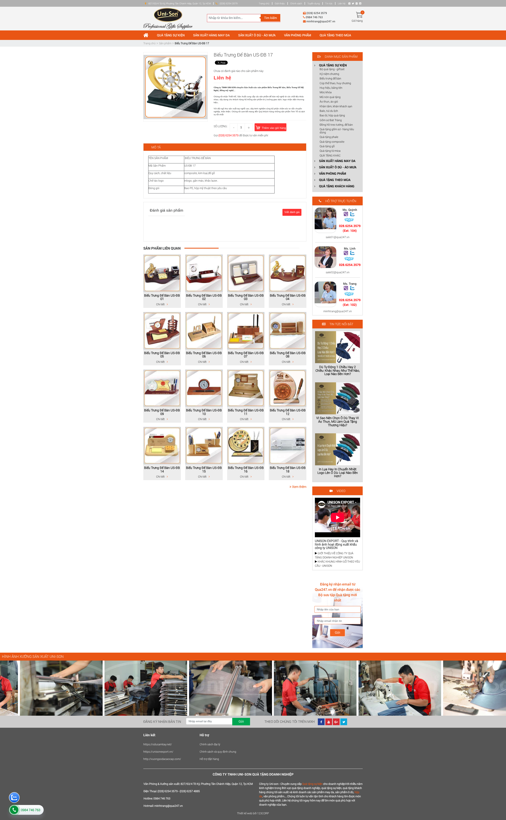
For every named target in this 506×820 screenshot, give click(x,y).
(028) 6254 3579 (228, 135)
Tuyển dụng (313, 3)
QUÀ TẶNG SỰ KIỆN (171, 35)
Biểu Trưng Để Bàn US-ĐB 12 (288, 412)
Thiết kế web (244, 813)
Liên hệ (341, 3)
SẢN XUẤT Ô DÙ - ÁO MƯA (257, 35)
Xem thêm (298, 486)
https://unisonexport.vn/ (158, 751)
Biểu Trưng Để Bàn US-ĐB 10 (204, 412)
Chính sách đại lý (210, 744)
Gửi (337, 632)
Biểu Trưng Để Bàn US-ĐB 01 (162, 297)
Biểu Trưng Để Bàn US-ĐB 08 (288, 354)
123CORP (263, 813)
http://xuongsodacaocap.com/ (162, 759)
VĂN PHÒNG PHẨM (297, 35)
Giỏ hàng (357, 21)
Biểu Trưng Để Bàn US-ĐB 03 (246, 297)
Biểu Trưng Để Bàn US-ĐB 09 (162, 412)
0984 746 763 (30, 810)
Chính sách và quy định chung (218, 751)
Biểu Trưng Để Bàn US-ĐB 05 (162, 354)
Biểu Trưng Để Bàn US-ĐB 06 (204, 354)
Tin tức (328, 3)
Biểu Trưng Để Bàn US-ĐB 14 (162, 469)
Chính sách (296, 3)
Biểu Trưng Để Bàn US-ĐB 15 (204, 469)
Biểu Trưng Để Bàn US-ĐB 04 (288, 297)
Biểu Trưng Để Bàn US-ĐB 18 (288, 469)
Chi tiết (160, 304)
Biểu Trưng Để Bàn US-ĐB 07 (246, 354)
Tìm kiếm (270, 18)
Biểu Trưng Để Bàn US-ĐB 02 (204, 297)
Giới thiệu (280, 3)
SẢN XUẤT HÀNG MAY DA (211, 35)
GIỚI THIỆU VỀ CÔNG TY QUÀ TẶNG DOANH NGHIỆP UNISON (334, 555)
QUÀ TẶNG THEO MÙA (335, 35)
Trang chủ (264, 3)
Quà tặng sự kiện (312, 784)
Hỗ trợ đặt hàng (209, 759)
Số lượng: (221, 126)
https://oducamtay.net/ (157, 744)
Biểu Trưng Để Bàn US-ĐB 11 (246, 412)
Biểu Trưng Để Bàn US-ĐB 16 (246, 469)
